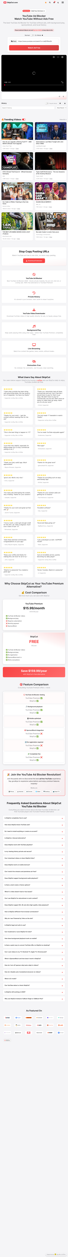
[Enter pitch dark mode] (63, 96)
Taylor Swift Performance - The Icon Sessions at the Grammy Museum (50, 172)
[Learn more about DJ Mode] (42, 35)
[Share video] (59, 96)
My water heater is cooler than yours (47, 232)
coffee (39, 380)
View (17, 148)
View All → (63, 119)
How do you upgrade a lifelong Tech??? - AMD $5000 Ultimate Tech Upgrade (17, 142)
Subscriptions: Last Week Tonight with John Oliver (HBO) (49, 142)
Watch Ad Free (34, 48)
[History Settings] (60, 103)
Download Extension (35, 261)
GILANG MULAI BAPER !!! (43, 202)
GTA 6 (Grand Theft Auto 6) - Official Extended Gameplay (17, 172)
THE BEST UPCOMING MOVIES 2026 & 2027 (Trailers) (16, 232)
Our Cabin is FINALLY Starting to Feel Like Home (15, 202)
